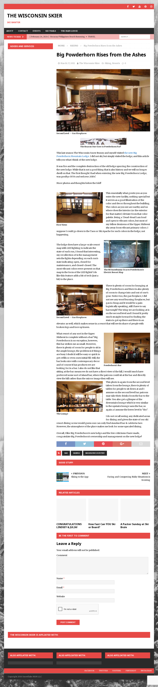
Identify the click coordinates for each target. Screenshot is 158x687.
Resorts (116, 63)
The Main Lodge (69, 31)
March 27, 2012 (67, 63)
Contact (23, 31)
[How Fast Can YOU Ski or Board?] (103, 510)
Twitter (103, 671)
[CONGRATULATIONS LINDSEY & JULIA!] (71, 510)
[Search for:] (134, 36)
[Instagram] (151, 6)
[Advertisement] (30, 71)
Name (59, 578)
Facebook (89, 671)
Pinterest (131, 671)
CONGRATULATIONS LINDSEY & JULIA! (69, 525)
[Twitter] (133, 6)
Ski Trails (50, 31)
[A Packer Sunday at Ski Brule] (135, 510)
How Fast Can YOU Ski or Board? (101, 525)
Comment (61, 555)
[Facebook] (128, 6)
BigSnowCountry (95, 453)
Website (60, 596)
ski (66, 453)
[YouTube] (139, 6)
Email (59, 587)
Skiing (108, 63)
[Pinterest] (145, 6)
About (9, 31)
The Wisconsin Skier (89, 63)
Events (37, 31)
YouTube (116, 671)
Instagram (146, 671)
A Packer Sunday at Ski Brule (135, 525)
